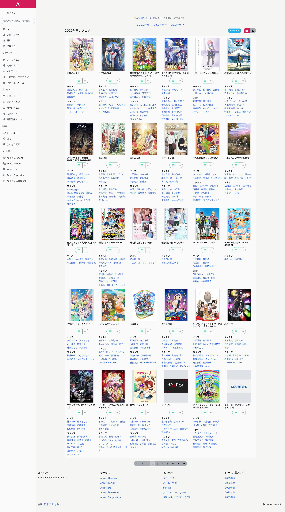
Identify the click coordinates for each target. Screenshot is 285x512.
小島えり (166, 108)
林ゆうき (71, 203)
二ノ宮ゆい (112, 421)
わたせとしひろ (116, 351)
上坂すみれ (198, 93)
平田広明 (197, 259)
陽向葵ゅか (114, 340)
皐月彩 (204, 189)
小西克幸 (239, 340)
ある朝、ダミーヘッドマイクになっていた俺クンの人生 (207, 325)
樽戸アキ (134, 104)
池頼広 (196, 281)
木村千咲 (144, 344)
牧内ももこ (177, 104)
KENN (196, 425)
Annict (43, 473)
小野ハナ (228, 259)
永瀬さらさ (167, 101)
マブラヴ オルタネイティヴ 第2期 (81, 406)
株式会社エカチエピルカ (204, 359)
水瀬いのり (240, 89)
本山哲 (206, 108)
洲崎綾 (248, 174)
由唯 (132, 189)
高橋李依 (166, 89)
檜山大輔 (103, 436)
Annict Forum (107, 483)
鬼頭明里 (197, 89)
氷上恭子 (71, 344)
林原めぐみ (72, 347)
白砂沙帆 (71, 96)
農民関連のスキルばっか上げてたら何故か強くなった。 (144, 74)
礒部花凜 (83, 89)
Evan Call (71, 443)
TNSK (195, 185)
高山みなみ (114, 96)
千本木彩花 (104, 428)
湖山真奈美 (167, 362)
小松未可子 (145, 421)
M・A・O (197, 174)
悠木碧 (238, 344)
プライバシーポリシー (174, 492)
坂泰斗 (227, 347)
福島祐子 (142, 192)
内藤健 (88, 440)
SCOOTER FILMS (148, 362)
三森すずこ (167, 425)
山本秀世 (204, 185)
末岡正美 (134, 111)
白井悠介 (207, 421)
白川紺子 (103, 189)
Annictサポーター (144, 17)
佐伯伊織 (71, 428)
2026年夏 (230, 483)
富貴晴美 (115, 108)
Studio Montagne (75, 192)
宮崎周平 (166, 355)
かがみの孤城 (105, 73)
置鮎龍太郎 (167, 344)
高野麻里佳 (104, 177)
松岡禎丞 (117, 262)
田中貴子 (81, 428)
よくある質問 (170, 483)
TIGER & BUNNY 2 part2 (204, 242)
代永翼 (216, 421)
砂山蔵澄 (119, 274)
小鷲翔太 (239, 259)
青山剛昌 (243, 101)
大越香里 (239, 189)
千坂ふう (241, 104)
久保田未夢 (215, 344)
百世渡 (133, 436)
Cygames (134, 355)
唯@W (89, 192)
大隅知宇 (152, 192)
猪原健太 (166, 104)
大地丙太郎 (229, 104)
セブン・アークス (201, 111)
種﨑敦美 (71, 177)
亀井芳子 (81, 344)
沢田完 (114, 281)
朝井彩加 (89, 259)
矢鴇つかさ (198, 196)
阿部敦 (204, 425)
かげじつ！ (167, 405)
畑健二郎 (197, 101)
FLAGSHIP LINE (74, 447)
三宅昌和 (103, 359)
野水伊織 (239, 177)
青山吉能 (134, 347)
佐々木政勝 (208, 104)
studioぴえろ (178, 200)
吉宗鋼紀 (71, 436)
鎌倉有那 (89, 93)
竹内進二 (121, 192)
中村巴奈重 (177, 111)
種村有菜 (209, 440)
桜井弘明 (71, 355)
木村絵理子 (206, 281)
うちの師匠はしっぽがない (205, 157)
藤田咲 (227, 174)
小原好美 (209, 93)
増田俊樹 (166, 93)
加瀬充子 (210, 274)
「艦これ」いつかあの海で (236, 157)
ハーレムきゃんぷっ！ (109, 323)
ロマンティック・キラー (141, 405)
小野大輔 (81, 262)
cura (207, 366)
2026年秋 (230, 478)
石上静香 (71, 181)
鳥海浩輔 (113, 259)
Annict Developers (110, 492)
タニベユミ (237, 174)
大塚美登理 (198, 366)
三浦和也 (237, 185)
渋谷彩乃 (71, 93)
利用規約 (167, 487)
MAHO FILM (177, 118)
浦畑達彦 (71, 440)
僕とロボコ (167, 323)
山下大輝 (103, 259)
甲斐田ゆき (72, 174)
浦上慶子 (228, 111)
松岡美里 (134, 340)
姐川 (154, 104)
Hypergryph (73, 189)
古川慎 (165, 181)
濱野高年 (197, 447)
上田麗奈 (134, 174)
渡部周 (227, 355)
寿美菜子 (197, 262)
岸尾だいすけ (105, 262)
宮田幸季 (103, 266)
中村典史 (103, 196)
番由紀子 (103, 277)
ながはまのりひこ (138, 108)
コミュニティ (170, 478)
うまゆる (134, 323)
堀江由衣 (228, 177)
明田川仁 (113, 196)
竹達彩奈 (103, 425)
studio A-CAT (136, 118)
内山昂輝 (134, 177)
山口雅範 (144, 359)
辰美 (111, 436)
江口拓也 (197, 177)
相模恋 (114, 344)
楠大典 (206, 262)
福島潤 (122, 259)
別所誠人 (209, 436)
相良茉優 (197, 344)
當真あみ (103, 89)
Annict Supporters (110, 497)
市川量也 (142, 436)
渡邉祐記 (71, 196)
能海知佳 (228, 189)
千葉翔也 (178, 177)
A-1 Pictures (104, 111)
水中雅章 (111, 174)
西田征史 (197, 277)
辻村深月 (103, 104)
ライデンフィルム (211, 200)
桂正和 (206, 277)
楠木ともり (82, 421)
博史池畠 (207, 101)
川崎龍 (143, 443)
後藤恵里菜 (177, 347)
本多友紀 (197, 200)
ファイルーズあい (170, 428)
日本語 (47, 504)
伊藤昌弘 (146, 96)
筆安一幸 (71, 108)
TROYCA (241, 362)
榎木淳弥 (134, 89)
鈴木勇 (246, 355)
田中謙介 (247, 185)
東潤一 (214, 277)
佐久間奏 (166, 118)
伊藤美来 (81, 425)
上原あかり (114, 425)
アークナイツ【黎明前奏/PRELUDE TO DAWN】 (79, 158)
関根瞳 (246, 344)
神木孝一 (71, 421)
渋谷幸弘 (197, 108)
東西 (174, 440)
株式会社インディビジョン (205, 355)
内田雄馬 (144, 177)
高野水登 (236, 355)
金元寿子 (184, 428)
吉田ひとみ (151, 189)
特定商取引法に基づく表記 (177, 497)
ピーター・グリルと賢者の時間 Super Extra (113, 406)
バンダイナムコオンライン (205, 432)
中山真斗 (166, 200)
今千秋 (177, 189)
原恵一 (112, 104)
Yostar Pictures (74, 200)
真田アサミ (72, 340)
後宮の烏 (103, 157)
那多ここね (167, 189)
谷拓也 (80, 440)
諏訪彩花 (146, 93)
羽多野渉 (134, 181)
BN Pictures (104, 200)
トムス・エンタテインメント (112, 284)
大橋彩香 (134, 344)
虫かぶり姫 (135, 157)
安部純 (238, 111)
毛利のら (119, 436)
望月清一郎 (146, 355)
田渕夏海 (166, 111)
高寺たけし (104, 281)
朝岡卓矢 (81, 104)
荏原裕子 (178, 359)
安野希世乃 (82, 181)
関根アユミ (198, 440)
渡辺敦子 (71, 359)
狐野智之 (152, 443)
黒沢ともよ (84, 174)
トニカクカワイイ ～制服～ (205, 73)
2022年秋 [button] (159, 24)
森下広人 (134, 115)
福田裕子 (146, 440)
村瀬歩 (206, 177)
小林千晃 (166, 174)
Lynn (214, 174)
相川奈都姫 (216, 177)
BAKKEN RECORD (170, 262)
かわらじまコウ (106, 440)
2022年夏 (144, 24)
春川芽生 (144, 340)
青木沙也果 (177, 115)
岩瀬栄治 (228, 359)
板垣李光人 (114, 93)
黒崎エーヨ (104, 355)
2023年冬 (176, 24)
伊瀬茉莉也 (198, 266)
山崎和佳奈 (242, 93)
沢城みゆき (84, 340)
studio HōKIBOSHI (108, 362)
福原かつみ (72, 89)
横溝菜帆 (103, 96)
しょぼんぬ (145, 104)
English (56, 504)
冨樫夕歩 (213, 189)
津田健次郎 (210, 266)
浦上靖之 (241, 108)
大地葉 (80, 93)
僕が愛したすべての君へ (173, 242)
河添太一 (71, 104)
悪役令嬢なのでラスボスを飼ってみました (176, 74)
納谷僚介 (205, 192)
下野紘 (102, 421)
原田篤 (208, 196)
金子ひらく (82, 108)
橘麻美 (122, 196)
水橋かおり (198, 347)
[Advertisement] (160, 9)
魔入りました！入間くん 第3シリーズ (81, 243)
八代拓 (120, 174)
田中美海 (144, 89)
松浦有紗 (134, 443)
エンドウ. (215, 108)
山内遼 (196, 192)
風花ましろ (104, 344)
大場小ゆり (167, 359)
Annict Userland (109, 478)
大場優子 (176, 108)
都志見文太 (198, 436)
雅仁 (121, 344)
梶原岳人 (146, 425)
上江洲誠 (166, 192)
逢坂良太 (228, 340)
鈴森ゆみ (134, 359)
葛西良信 (197, 362)
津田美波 (174, 340)
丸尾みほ (121, 104)
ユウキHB (103, 351)
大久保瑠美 (135, 93)
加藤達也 (213, 443)
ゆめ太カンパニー (75, 450)
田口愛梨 (176, 192)
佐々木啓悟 (104, 108)
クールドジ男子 (169, 157)
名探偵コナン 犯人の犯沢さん (238, 73)
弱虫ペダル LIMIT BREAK (110, 242)
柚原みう (103, 340)
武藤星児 (247, 111)
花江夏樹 (134, 428)
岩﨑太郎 (140, 189)
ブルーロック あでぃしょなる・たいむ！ (237, 406)
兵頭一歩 (197, 104)
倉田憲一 (119, 440)
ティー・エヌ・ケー (76, 111)
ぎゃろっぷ (185, 366)
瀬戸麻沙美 (167, 421)
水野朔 (102, 174)
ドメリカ (134, 447)
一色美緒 (166, 196)
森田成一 (207, 259)
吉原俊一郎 (114, 277)
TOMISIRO (229, 362)
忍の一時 (228, 323)
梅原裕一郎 (177, 89)
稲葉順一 (207, 362)
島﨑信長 (115, 177)
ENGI (237, 192)
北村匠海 (113, 89)
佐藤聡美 (174, 181)
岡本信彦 (103, 181)
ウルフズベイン (106, 443)
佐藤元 (143, 181)
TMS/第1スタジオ (232, 115)
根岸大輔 (144, 111)
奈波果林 (71, 425)
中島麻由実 (229, 108)
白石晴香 (228, 344)
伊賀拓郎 (144, 115)
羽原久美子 (179, 101)
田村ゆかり (135, 96)
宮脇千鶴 (113, 189)
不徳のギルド (73, 73)
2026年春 (230, 487)
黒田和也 (115, 355)
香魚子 (112, 192)
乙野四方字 (135, 259)
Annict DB (105, 487)
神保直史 (134, 362)
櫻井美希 (166, 115)
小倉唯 (248, 177)
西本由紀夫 (82, 436)
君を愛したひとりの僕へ (141, 242)
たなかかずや (180, 362)
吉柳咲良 (103, 93)
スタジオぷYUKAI (170, 447)
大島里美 (103, 192)
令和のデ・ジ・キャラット (79, 323)
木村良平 (144, 174)
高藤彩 (80, 196)
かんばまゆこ (230, 101)
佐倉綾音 (81, 177)
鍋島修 (110, 274)
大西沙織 (197, 340)
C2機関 (227, 185)
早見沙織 (71, 262)
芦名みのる (183, 440)
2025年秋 (230, 497)
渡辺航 (102, 274)
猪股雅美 (197, 443)
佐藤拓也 (91, 262)
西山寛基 (113, 359)
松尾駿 (165, 340)
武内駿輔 (178, 344)
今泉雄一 (228, 192)
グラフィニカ (73, 454)
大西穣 (87, 200)
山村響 (207, 174)
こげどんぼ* (83, 355)
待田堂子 (152, 108)
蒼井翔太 (228, 89)
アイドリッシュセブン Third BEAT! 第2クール (206, 406)
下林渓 (196, 189)
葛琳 (205, 443)
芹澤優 (216, 89)
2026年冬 (230, 492)
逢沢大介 (166, 440)
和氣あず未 (145, 347)
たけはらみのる (169, 443)
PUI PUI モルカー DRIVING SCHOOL (237, 243)
